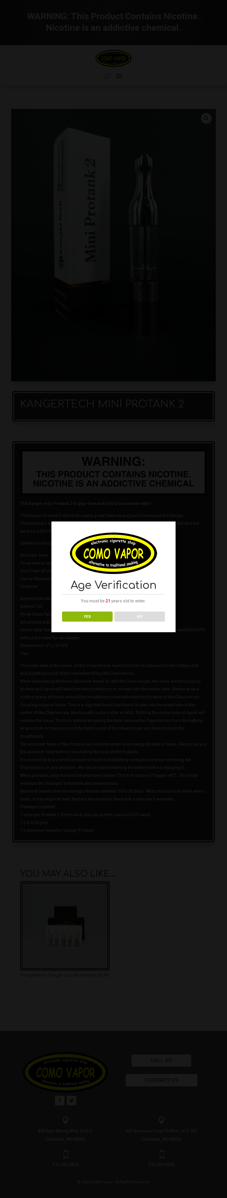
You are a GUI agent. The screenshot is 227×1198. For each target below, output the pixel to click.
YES (87, 616)
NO (140, 616)
